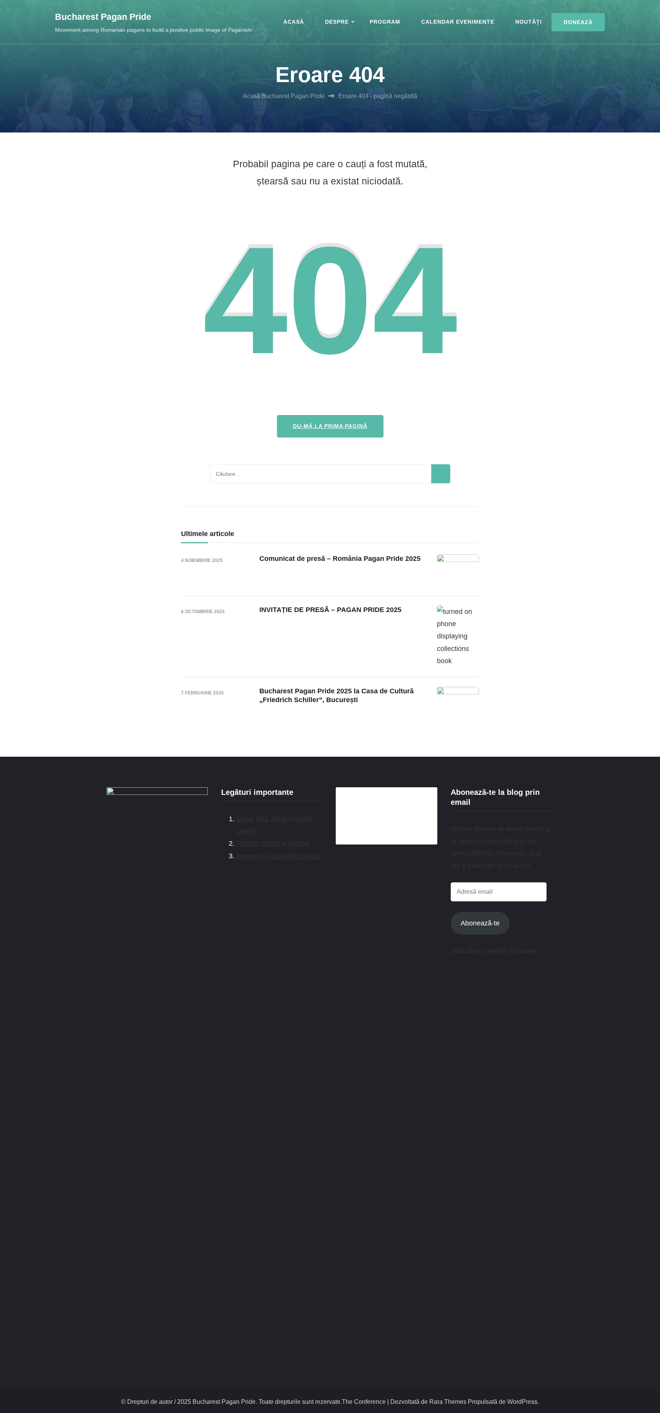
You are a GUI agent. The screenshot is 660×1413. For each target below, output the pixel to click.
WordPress (522, 1401)
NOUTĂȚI (528, 22)
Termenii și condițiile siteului (278, 856)
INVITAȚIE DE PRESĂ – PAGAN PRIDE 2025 (330, 610)
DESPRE (337, 22)
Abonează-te (480, 923)
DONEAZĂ (578, 22)
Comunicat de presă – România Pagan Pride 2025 (340, 558)
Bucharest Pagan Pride (103, 17)
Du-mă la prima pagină (330, 426)
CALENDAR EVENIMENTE (457, 22)
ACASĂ (293, 22)
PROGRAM (385, 22)
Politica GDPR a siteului (272, 843)
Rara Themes (447, 1401)
